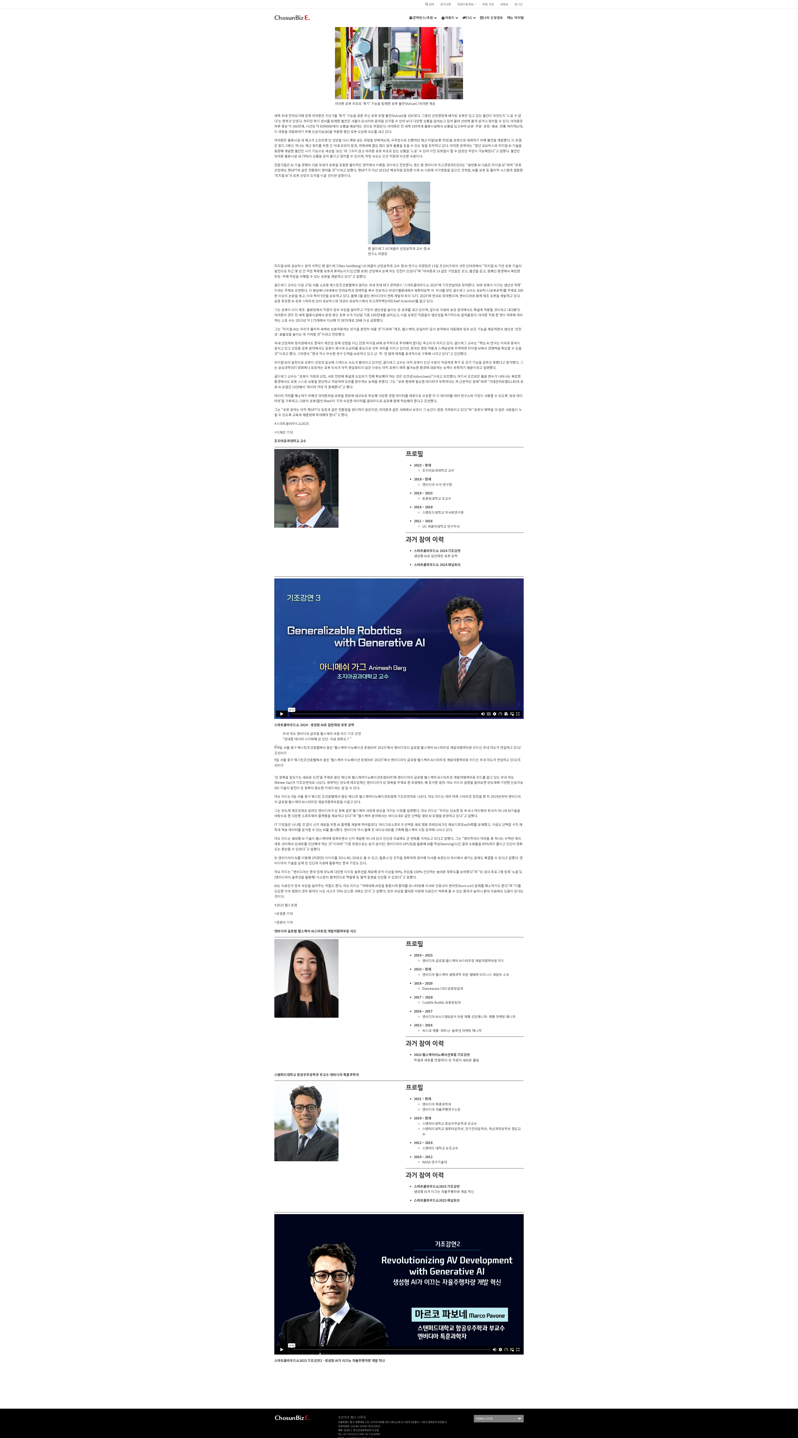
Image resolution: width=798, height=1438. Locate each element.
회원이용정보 (465, 4)
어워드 (449, 17)
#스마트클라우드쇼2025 (291, 423)
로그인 (519, 4)
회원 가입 (488, 4)
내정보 (504, 4)
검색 (431, 4)
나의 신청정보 (493, 17)
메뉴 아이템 (515, 17)
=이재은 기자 (283, 432)
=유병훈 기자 (283, 913)
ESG (469, 17)
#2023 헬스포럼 (285, 904)
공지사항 (445, 4)
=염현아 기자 (283, 922)
